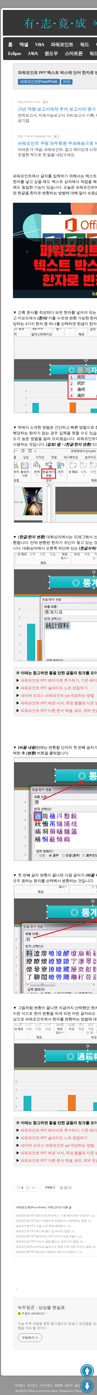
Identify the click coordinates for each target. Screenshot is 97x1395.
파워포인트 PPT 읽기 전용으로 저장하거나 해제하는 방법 (51, 1220)
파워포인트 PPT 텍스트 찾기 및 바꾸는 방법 (43, 1231)
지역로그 (20, 1385)
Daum (54, 1390)
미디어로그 (46, 1385)
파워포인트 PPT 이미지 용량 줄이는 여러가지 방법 (47, 1241)
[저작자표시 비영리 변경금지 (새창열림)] (65, 1188)
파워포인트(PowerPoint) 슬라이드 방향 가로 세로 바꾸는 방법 (53, 1246)
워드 (84, 44)
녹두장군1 (21, 1390)
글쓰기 (78, 1385)
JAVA (33, 53)
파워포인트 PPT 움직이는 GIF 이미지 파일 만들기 (46, 1236)
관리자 (69, 1385)
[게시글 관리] (33, 1187)
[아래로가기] (87, 1386)
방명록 (59, 1385)
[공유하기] (28, 1187)
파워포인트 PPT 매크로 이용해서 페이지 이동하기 (47, 1252)
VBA (39, 44)
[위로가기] (87, 1370)
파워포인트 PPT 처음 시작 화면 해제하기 (41, 1226)
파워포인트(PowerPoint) (38, 82)
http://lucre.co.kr (29, 102)
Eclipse (14, 53)
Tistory (78, 1390)
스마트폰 (74, 53)
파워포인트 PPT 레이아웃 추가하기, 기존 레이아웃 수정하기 (53, 1215)
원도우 (51, 53)
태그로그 (32, 1385)
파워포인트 (62, 44)
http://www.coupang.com (34, 136)
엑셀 (23, 44)
